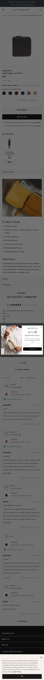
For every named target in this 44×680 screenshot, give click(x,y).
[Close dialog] (41, 327)
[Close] (41, 657)
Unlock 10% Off (32, 349)
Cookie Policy (16, 672)
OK (22, 676)
